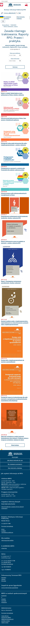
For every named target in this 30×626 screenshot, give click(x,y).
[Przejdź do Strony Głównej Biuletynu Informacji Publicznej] (26, 5)
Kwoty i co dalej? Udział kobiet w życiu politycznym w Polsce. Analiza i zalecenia (12, 94)
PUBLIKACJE (13, 25)
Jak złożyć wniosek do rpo (15, 460)
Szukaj (1, 13)
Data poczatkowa (15, 53)
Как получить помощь (15, 468)
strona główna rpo (15, 454)
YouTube (3, 600)
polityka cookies (5, 621)
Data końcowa (15, 58)
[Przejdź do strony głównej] (15, 5)
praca (2, 529)
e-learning (4, 548)
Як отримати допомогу (15, 464)
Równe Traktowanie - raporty (11, 26)
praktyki (3, 531)
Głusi (17, 13)
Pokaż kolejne (15, 445)
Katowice (3, 577)
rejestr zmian (4, 622)
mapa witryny (5, 616)
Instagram (4, 602)
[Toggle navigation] (3, 21)
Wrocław (3, 581)
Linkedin (3, 599)
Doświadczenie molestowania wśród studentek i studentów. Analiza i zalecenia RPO (14, 217)
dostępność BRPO (6, 617)
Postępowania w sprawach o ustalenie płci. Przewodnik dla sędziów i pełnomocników (13, 169)
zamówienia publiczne (7, 532)
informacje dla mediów (7, 540)
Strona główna (5, 25)
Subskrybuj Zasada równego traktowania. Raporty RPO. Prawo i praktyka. (1, 449)
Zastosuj (15, 67)
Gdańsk (3, 579)
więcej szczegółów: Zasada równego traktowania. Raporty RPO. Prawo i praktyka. (15, 46)
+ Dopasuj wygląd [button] (4, 1)
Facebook (3, 595)
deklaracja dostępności (7, 619)
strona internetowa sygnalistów (9, 587)
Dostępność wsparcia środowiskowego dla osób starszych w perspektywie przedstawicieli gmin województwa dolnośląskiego (14, 399)
